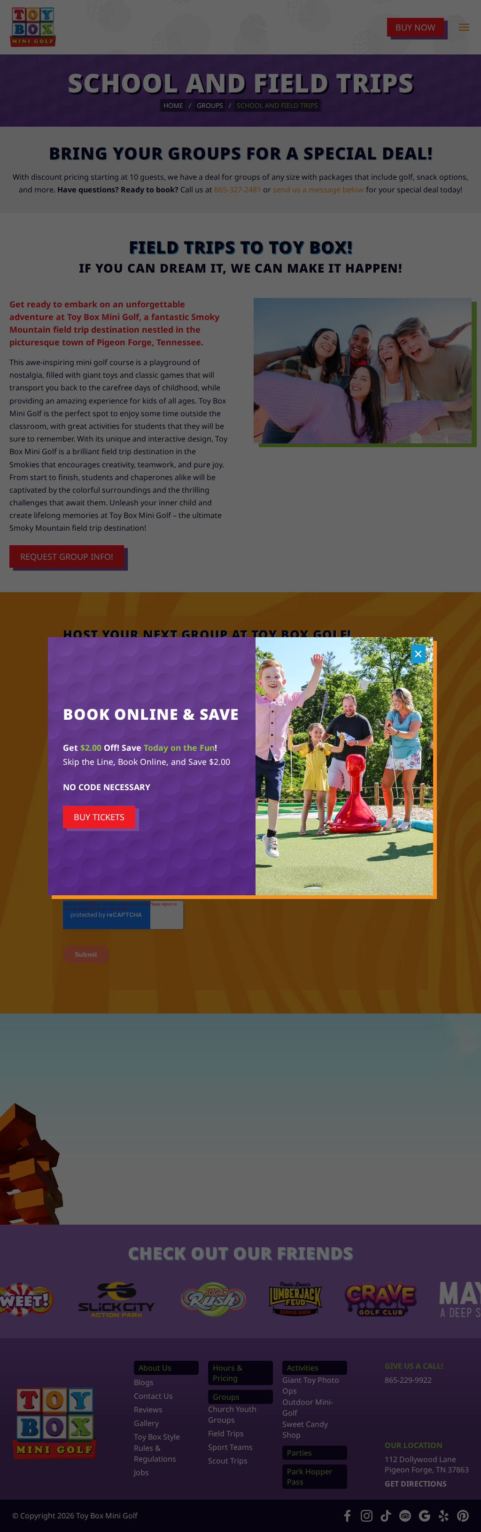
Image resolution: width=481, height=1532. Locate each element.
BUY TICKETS (99, 817)
